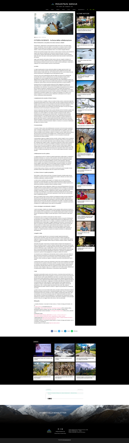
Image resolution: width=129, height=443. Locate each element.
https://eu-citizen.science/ (54, 322)
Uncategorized (83, 167)
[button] (54, 331)
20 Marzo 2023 (79, 379)
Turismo (68, 9)
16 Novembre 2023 (37, 360)
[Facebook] (90, 9)
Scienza (63, 9)
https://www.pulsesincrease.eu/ (40, 314)
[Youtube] (93, 9)
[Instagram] (92, 9)
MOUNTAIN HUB (81, 9)
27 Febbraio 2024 (80, 112)
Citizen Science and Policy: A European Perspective (50, 308)
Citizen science (38, 306)
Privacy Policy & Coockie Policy (60, 433)
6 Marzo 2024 (80, 47)
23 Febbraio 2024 (80, 157)
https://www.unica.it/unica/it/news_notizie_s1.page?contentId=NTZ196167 (57, 317)
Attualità (47, 9)
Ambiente (57, 9)
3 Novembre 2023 (58, 360)
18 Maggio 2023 (37, 379)
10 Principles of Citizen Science (57, 310)
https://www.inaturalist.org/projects (49, 318)
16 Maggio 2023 (58, 379)
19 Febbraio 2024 (80, 250)
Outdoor (52, 9)
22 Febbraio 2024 (80, 203)
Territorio (74, 9)
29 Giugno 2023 (79, 360)
